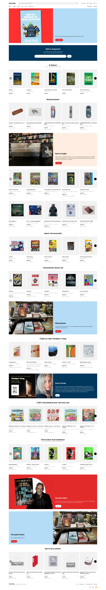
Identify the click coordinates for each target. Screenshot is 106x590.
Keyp (57, 395)
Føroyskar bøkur (18, 534)
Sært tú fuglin (61, 154)
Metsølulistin (89, 6)
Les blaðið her (59, 39)
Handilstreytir (81, 584)
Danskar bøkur (61, 498)
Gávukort (95, 6)
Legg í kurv (59, 163)
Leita (69, 56)
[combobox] (48, 3)
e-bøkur (14, 6)
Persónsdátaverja (89, 584)
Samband (95, 584)
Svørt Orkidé (60, 383)
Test (77, 584)
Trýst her (58, 331)
